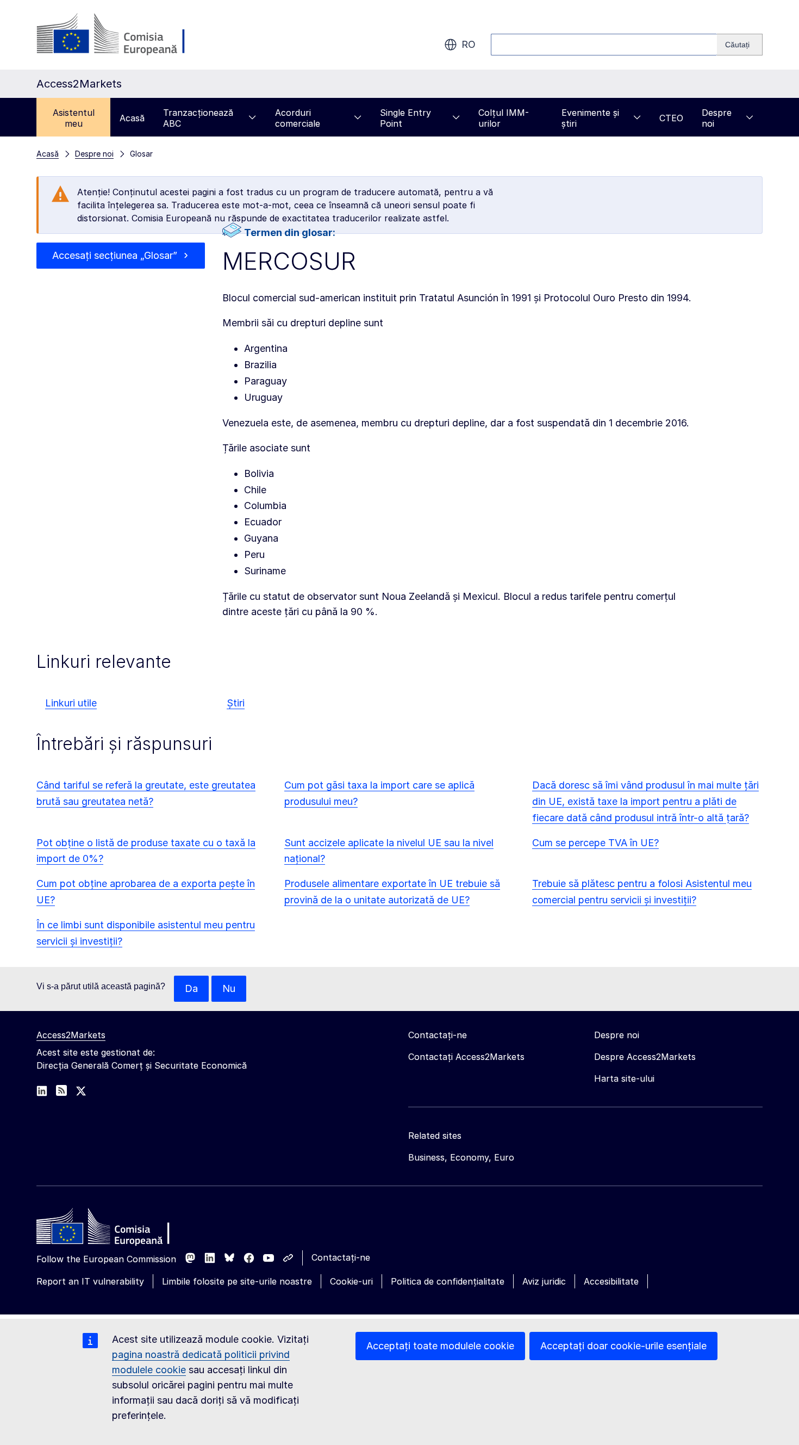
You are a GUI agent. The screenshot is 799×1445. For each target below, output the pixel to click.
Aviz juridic (544, 1281)
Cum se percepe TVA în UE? (595, 842)
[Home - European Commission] (115, 1229)
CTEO (671, 118)
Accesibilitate (611, 1281)
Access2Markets (70, 1035)
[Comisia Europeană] (124, 35)
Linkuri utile (71, 703)
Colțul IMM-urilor (503, 118)
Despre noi (717, 118)
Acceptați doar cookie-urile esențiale (623, 1345)
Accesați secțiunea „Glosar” (114, 255)
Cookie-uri (351, 1281)
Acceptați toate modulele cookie (440, 1345)
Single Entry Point (405, 118)
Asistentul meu (74, 118)
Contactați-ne (340, 1257)
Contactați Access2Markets (466, 1056)
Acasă (132, 118)
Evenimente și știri (590, 118)
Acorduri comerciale (297, 118)
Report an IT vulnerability (90, 1281)
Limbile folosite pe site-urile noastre (237, 1281)
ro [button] (468, 44)
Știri (236, 703)
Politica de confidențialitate (447, 1281)
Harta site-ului (624, 1078)
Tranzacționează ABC (198, 118)
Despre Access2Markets (645, 1056)
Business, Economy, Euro (461, 1157)
